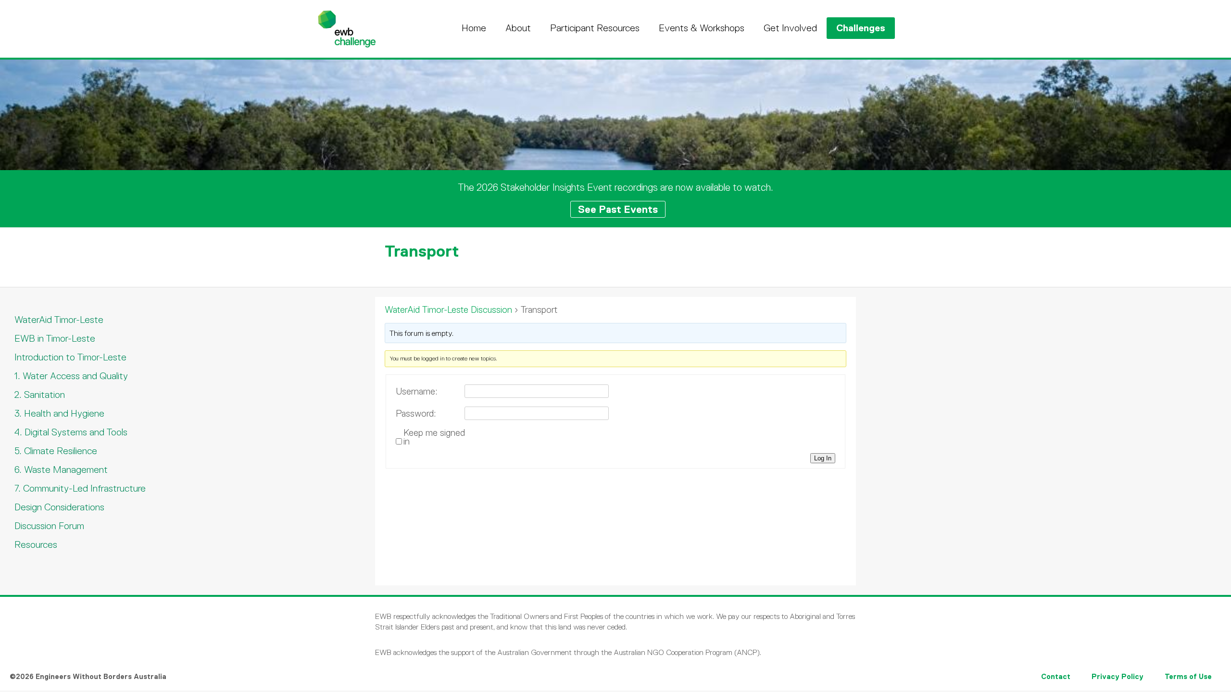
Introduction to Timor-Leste (70, 357)
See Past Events (618, 209)
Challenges (860, 28)
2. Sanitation (39, 394)
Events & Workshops (701, 28)
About (518, 28)
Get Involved (790, 28)
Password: (416, 413)
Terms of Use (1188, 676)
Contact (1055, 676)
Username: (417, 391)
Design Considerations (59, 507)
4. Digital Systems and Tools (70, 432)
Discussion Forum (49, 525)
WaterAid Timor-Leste (58, 319)
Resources (35, 544)
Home (474, 28)
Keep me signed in (434, 437)
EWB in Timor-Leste (54, 338)
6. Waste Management (61, 469)
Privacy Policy (1117, 676)
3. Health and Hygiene (59, 413)
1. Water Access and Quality (71, 376)
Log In (822, 458)
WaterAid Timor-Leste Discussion (448, 310)
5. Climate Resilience (55, 450)
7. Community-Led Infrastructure (80, 488)
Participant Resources (595, 28)
